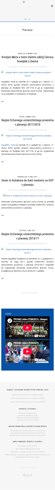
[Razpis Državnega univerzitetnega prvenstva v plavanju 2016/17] (27, 251)
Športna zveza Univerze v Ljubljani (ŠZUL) (27, 395)
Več (2, 101)
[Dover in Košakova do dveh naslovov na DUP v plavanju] (27, 196)
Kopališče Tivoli (8, 145)
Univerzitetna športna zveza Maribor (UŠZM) (27, 398)
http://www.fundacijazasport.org (28, 449)
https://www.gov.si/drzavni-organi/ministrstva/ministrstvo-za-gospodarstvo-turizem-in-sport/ (27, 455)
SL (25, 19)
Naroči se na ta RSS (29, 293)
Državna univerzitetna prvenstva (33, 67)
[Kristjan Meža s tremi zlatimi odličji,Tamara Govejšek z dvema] (27, 74)
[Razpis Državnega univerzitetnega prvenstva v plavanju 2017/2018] (27, 137)
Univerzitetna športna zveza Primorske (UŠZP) (27, 402)
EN (29, 19)
